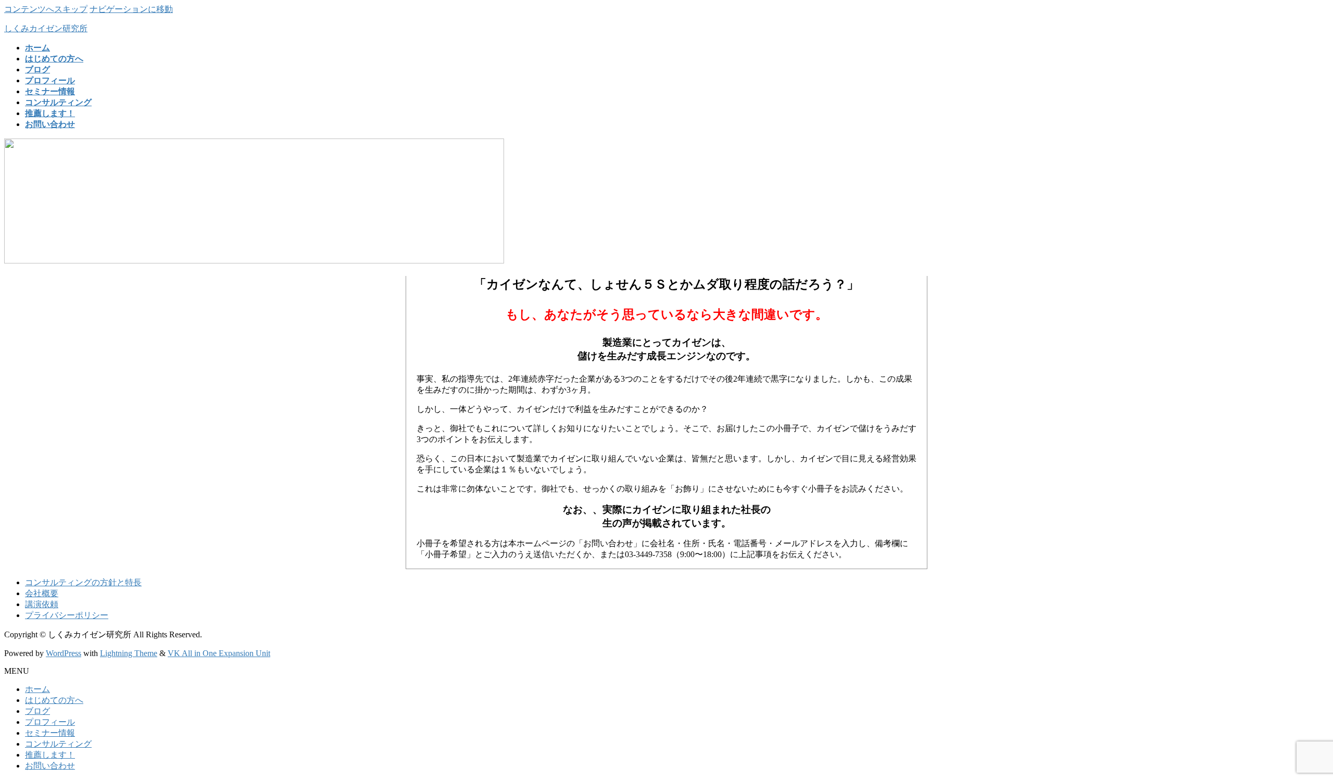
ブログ (37, 711)
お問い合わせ (50, 765)
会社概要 (41, 593)
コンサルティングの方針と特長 (83, 582)
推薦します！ (50, 754)
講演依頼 (41, 604)
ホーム (37, 689)
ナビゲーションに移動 (131, 9)
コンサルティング (58, 743)
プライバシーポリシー (66, 615)
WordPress (63, 653)
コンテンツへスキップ (45, 9)
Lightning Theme (128, 653)
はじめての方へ (54, 700)
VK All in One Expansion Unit (219, 653)
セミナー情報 (50, 732)
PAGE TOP (1296, 746)
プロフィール (50, 722)
